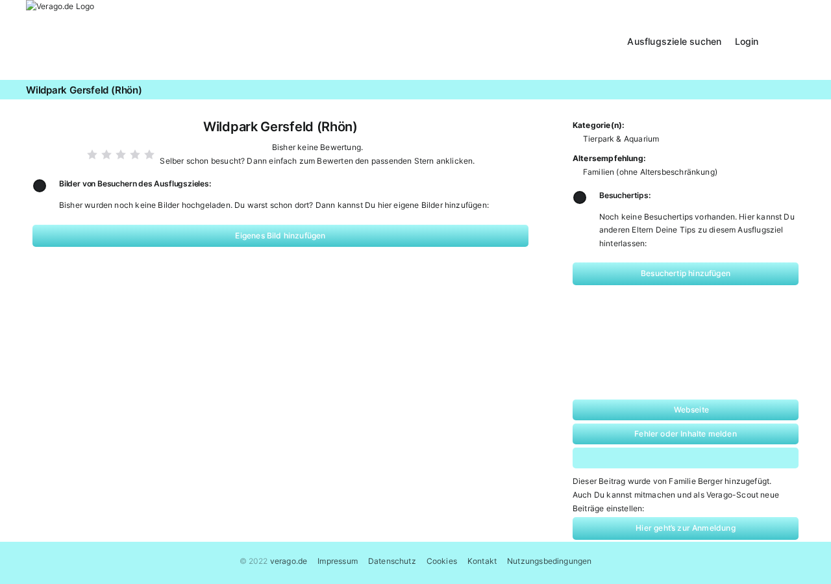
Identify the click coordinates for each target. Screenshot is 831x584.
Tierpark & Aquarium (621, 139)
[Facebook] (614, 458)
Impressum (337, 561)
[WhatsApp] (656, 458)
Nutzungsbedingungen (549, 561)
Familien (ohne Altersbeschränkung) (650, 172)
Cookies (442, 561)
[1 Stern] (92, 154)
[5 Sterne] (149, 154)
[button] (788, 40)
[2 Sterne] (106, 154)
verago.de (289, 561)
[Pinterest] (698, 458)
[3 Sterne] (120, 154)
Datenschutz (392, 561)
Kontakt (482, 561)
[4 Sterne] (135, 154)
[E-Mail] (739, 458)
